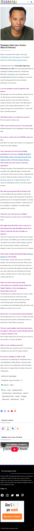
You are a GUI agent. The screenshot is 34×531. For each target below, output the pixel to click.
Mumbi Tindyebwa (20, 180)
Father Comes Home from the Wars (20, 157)
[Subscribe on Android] (7, 428)
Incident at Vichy (5, 160)
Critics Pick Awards (6, 393)
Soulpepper (23, 396)
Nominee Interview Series (19, 60)
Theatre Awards (5, 399)
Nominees (17, 396)
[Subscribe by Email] (12, 428)
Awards (9, 390)
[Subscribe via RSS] (17, 428)
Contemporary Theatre (17, 390)
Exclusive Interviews (17, 393)
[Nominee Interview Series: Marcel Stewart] (17, 23)
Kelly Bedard (12, 376)
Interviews (25, 393)
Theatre (11, 385)
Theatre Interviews (15, 399)
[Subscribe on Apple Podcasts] (2, 428)
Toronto (22, 399)
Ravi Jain (10, 180)
